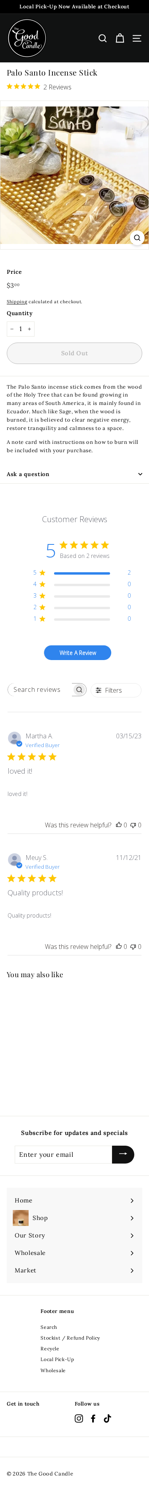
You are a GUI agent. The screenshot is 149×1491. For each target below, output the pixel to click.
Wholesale (53, 1370)
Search (49, 1327)
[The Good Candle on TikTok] (107, 1418)
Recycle (50, 1349)
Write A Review (78, 652)
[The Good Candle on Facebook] (93, 1418)
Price (14, 271)
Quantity (20, 313)
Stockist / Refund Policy (70, 1338)
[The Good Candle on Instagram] (79, 1418)
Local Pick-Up (57, 1359)
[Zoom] (137, 237)
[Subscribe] (123, 1155)
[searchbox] (40, 689)
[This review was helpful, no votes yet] (119, 825)
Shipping (17, 301)
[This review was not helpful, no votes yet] (133, 825)
